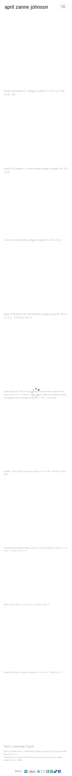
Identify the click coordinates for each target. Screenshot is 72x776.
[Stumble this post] (51, 771)
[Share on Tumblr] (47, 771)
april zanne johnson (26, 7)
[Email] (43, 771)
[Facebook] (59, 771)
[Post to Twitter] (38, 771)
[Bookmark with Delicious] (55, 771)
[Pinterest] (32, 771)
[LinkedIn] (25, 771)
